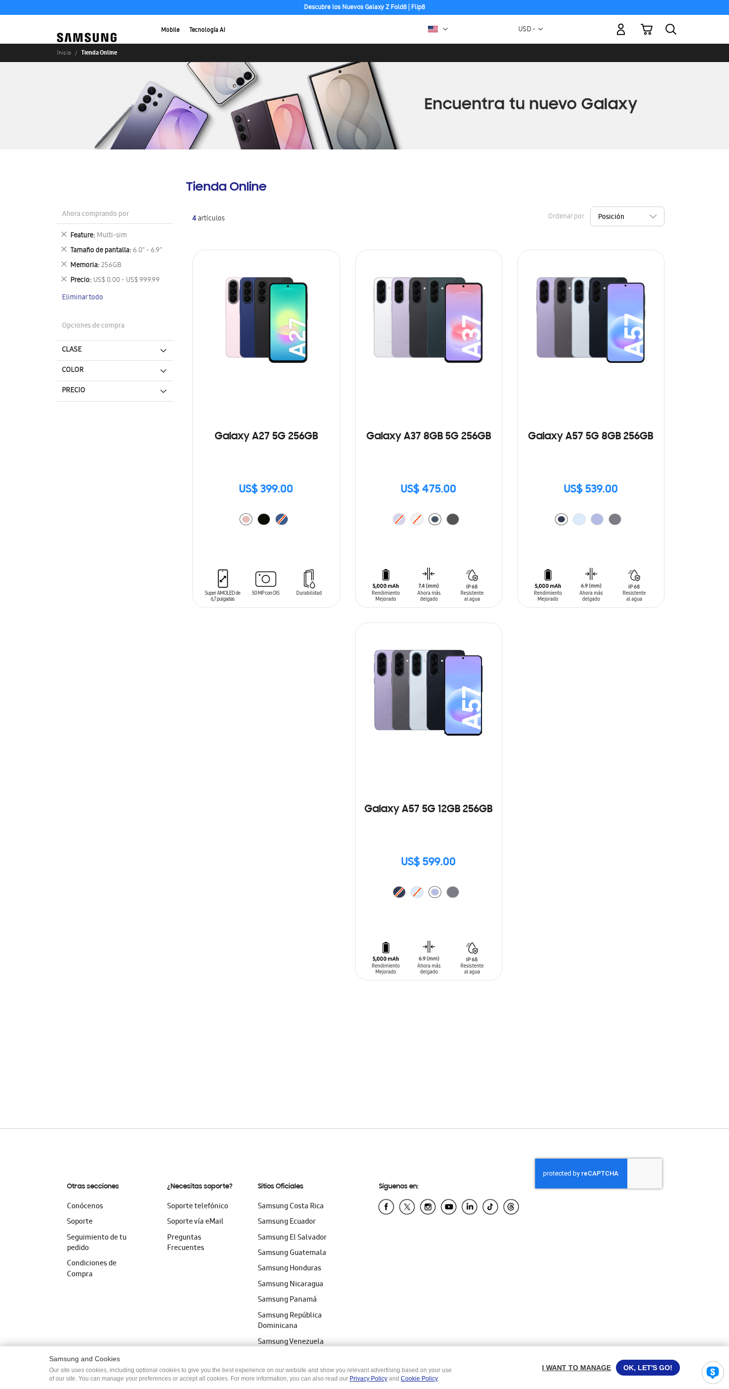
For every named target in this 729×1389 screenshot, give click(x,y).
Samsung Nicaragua (290, 1285)
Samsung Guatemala (292, 1253)
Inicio (64, 53)
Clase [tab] (72, 350)
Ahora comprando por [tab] (95, 214)
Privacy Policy (368, 1378)
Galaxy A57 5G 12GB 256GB (428, 809)
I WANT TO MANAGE (576, 1368)
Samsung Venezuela (291, 1342)
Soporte (80, 1222)
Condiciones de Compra (92, 1269)
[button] (445, 29)
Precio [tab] (73, 390)
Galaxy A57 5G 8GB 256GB (590, 436)
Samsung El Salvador (292, 1238)
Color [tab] (73, 370)
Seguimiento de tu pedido (96, 1243)
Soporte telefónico (197, 1207)
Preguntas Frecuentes (185, 1243)
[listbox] (266, 520)
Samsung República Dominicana (290, 1321)
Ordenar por (566, 216)
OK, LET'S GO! (647, 1368)
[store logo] (87, 23)
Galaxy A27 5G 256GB (266, 436)
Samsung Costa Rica (291, 1207)
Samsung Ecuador (287, 1222)
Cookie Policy (419, 1378)
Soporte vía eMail (195, 1222)
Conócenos (85, 1207)
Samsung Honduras (289, 1269)
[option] (246, 519)
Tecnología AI (207, 30)
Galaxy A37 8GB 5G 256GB (428, 436)
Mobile (170, 30)
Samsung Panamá (287, 1300)
